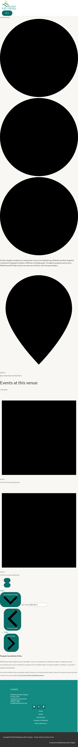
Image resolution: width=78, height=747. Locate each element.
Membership (40, 717)
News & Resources (41, 723)
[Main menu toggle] (7, 13)
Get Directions (17, 376)
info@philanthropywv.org (18, 703)
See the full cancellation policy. (33, 675)
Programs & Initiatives (40, 720)
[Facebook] (34, 707)
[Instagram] (39, 707)
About (41, 714)
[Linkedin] (43, 707)
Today (2, 590)
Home (41, 711)
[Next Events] (7, 585)
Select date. (25, 605)
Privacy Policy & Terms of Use (44, 737)
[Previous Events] (7, 580)
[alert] (39, 437)
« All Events (3, 390)
